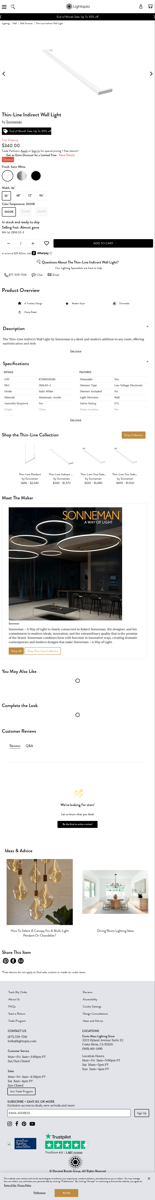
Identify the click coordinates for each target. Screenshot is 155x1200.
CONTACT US (17, 1031)
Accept (66, 1193)
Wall (15, 23)
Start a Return (16, 1013)
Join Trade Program (21, 1091)
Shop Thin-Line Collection (42, 651)
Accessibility (90, 999)
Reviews (87, 992)
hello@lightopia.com (22, 1041)
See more (75, 351)
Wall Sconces (26, 23)
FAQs (12, 1006)
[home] (77, 9)
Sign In (36, 151)
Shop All (16, 651)
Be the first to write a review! (78, 824)
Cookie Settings (92, 1006)
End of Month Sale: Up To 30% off (77, 17)
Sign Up (141, 1113)
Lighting (5, 23)
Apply (24, 151)
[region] (77, 1186)
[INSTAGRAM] (9, 1124)
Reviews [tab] (14, 745)
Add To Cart (103, 243)
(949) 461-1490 (92, 1048)
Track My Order (17, 992)
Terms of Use (10, 1185)
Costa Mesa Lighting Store (98, 1036)
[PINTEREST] (24, 1124)
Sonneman (14, 121)
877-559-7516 (18, 275)
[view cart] (150, 6)
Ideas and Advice (93, 1021)
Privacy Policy (24, 1185)
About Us (14, 999)
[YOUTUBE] (32, 1124)
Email (56, 275)
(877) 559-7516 (17, 1037)
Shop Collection (133, 435)
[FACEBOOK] (16, 1124)
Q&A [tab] (29, 745)
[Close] (149, 1178)
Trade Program (17, 1021)
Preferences (40, 1193)
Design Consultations (95, 1013)
